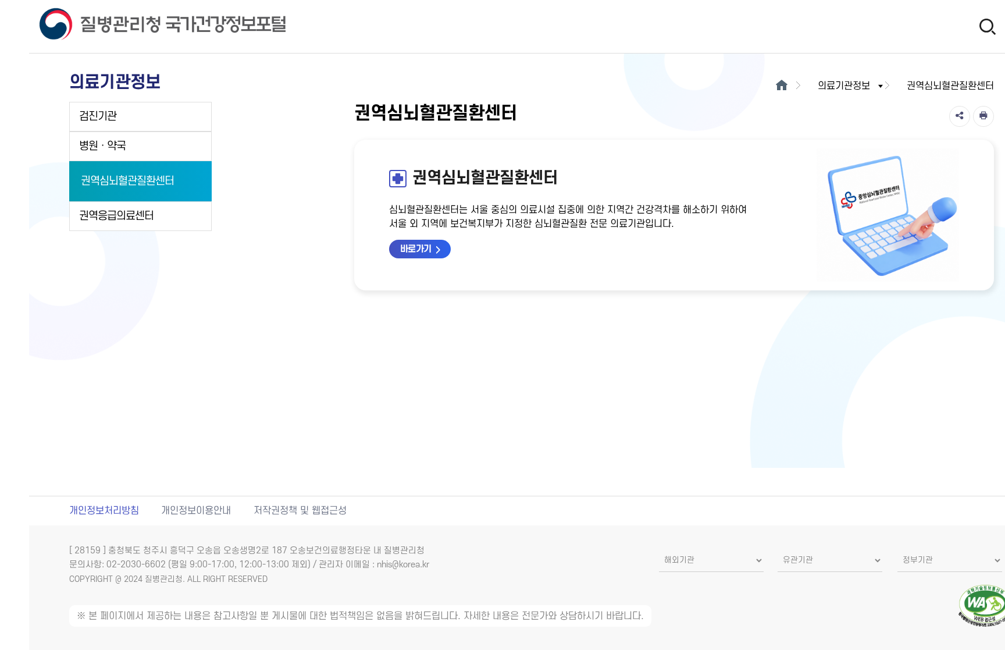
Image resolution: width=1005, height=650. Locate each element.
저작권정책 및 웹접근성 (300, 511)
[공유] (959, 116)
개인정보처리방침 (104, 511)
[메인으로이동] (782, 86)
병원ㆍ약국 (102, 146)
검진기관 (97, 117)
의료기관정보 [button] (844, 86)
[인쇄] (983, 116)
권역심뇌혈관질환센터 (127, 181)
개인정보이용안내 (196, 511)
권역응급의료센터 (116, 216)
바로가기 (416, 249)
